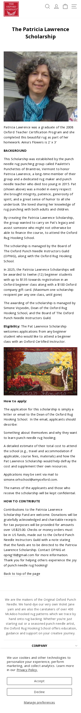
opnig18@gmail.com (19, 555)
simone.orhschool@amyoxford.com (30, 479)
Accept (39, 681)
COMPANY (39, 646)
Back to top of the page (22, 573)
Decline (39, 692)
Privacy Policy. (27, 670)
